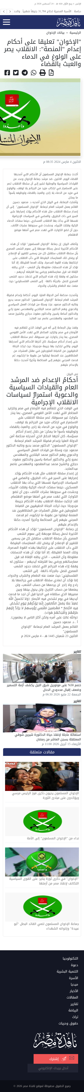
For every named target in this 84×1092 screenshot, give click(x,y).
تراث (75, 1017)
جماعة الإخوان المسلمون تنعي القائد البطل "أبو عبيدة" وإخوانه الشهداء (46, 926)
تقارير (74, 1004)
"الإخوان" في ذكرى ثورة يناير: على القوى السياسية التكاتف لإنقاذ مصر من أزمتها (44, 881)
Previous (4, 11)
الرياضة (73, 1010)
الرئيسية (75, 33)
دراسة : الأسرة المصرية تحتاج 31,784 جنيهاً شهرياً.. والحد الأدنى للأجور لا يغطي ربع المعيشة (47, 11)
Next (10, 11)
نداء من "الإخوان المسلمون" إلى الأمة (53, 838)
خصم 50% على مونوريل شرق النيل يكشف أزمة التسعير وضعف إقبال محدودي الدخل (44, 687)
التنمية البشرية (67, 971)
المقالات (72, 997)
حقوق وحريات (68, 1023)
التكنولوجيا (70, 958)
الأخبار (74, 991)
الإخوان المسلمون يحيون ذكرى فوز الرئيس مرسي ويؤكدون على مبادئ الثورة (45, 795)
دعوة (74, 965)
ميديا (74, 984)
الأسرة (73, 978)
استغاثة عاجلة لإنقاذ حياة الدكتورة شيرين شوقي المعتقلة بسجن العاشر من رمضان (48, 737)
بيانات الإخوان (55, 33)
